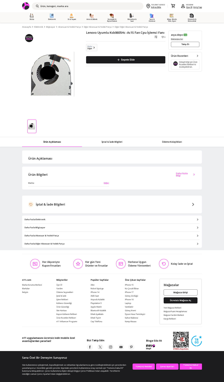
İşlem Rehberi (62, 299)
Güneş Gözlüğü (131, 296)
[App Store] (31, 347)
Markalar (26, 288)
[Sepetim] (173, 6)
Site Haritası (61, 310)
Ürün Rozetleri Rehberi (66, 318)
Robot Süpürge (97, 288)
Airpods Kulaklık (98, 299)
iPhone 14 (95, 292)
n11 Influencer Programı (66, 321)
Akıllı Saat (95, 296)
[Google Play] (50, 347)
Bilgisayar (50, 26)
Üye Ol (189, 7)
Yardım (59, 288)
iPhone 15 (129, 285)
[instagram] (111, 349)
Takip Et (185, 44)
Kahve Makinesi (131, 318)
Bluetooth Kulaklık (98, 310)
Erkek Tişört (96, 318)
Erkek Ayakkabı (97, 314)
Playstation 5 (96, 303)
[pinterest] (131, 349)
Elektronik (38, 26)
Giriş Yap (197, 7)
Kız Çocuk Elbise (132, 288)
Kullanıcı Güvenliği (64, 303)
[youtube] (121, 349)
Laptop (128, 303)
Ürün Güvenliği (62, 307)
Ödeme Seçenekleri (64, 292)
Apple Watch (96, 307)
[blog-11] (154, 347)
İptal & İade (61, 296)
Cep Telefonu (96, 321)
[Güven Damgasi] (196, 341)
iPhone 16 (129, 299)
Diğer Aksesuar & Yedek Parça (98, 26)
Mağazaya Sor (177, 39)
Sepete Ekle (128, 59)
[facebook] (90, 349)
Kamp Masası (130, 321)
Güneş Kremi (130, 310)
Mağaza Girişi (180, 292)
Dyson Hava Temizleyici (135, 314)
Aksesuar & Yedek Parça (69, 26)
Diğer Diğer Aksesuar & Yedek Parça (131, 26)
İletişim (25, 292)
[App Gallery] (68, 347)
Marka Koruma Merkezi (32, 285)
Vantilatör (129, 307)
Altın (92, 285)
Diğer (106, 183)
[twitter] (100, 349)
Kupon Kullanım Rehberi (66, 314)
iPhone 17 (129, 292)
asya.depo (177, 34)
